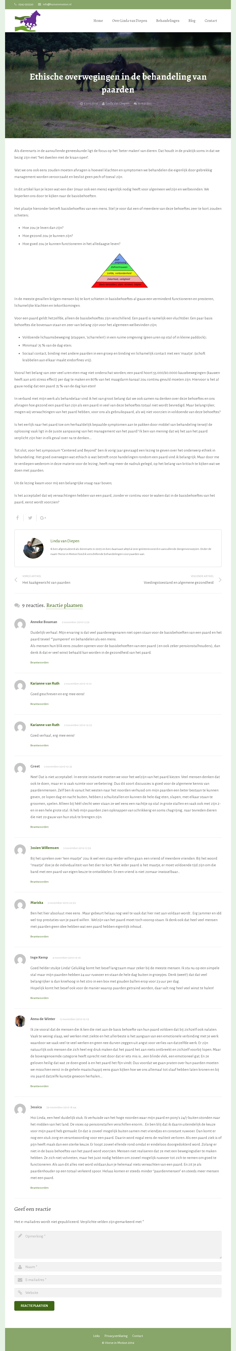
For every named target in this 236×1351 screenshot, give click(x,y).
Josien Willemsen (44, 848)
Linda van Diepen (118, 103)
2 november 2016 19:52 (78, 725)
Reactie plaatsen (64, 605)
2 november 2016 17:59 (75, 622)
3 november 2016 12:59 (77, 848)
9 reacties (145, 103)
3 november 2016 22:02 (62, 903)
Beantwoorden (39, 662)
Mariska (36, 903)
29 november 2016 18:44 (61, 1107)
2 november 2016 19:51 (78, 683)
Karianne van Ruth (44, 683)
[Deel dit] (19, 518)
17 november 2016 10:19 (74, 1019)
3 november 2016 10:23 (58, 766)
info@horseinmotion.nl (57, 4)
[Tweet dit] (30, 518)
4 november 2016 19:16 (67, 957)
